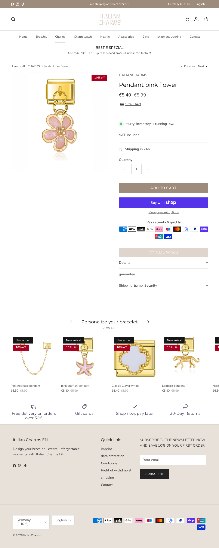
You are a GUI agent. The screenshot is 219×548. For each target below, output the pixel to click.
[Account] (195, 19)
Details (124, 262)
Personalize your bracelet (109, 321)
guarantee (127, 274)
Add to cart (163, 188)
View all (110, 328)
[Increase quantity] (149, 169)
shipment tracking (169, 37)
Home (23, 37)
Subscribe (154, 474)
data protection (112, 456)
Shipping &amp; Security (138, 285)
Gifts (145, 37)
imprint (106, 449)
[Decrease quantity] (124, 169)
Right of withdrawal (116, 470)
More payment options (164, 212)
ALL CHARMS (31, 66)
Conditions (109, 463)
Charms (60, 37)
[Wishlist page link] (187, 19)
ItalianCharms (32, 535)
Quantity (125, 159)
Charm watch (83, 37)
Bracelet (41, 37)
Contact (195, 37)
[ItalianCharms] (109, 19)
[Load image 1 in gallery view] (60, 122)
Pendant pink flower (56, 66)
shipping (107, 477)
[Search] (13, 19)
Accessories (126, 37)
